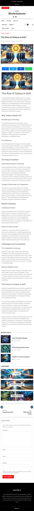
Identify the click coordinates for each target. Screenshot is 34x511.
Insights (4, 24)
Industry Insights (17, 385)
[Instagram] (18, 17)
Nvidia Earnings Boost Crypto (20, 347)
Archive (9, 21)
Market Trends (17, 396)
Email (4, 456)
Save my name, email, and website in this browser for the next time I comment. (17, 472)
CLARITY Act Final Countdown (21, 357)
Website (4, 463)
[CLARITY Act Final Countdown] (6, 358)
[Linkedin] (20, 17)
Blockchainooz (17, 13)
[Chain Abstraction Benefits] (6, 339)
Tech (12, 28)
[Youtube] (16, 17)
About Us (17, 4)
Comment (5, 430)
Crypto (15, 21)
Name (4, 449)
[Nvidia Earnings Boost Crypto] (6, 349)
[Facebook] (13, 17)
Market (11, 24)
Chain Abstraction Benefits (19, 338)
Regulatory (5, 28)
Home (2, 21)
